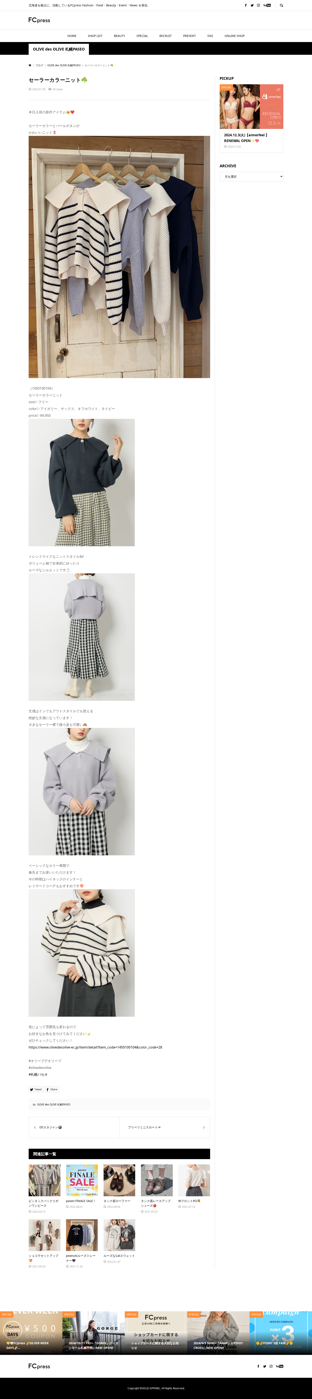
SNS (210, 36)
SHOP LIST (95, 36)
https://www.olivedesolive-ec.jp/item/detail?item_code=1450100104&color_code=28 (95, 1047)
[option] (31, 1333)
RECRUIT (165, 36)
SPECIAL (142, 36)
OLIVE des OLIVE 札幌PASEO (59, 49)
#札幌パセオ (38, 1074)
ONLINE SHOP (235, 36)
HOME (71, 36)
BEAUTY (119, 36)
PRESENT (189, 36)
